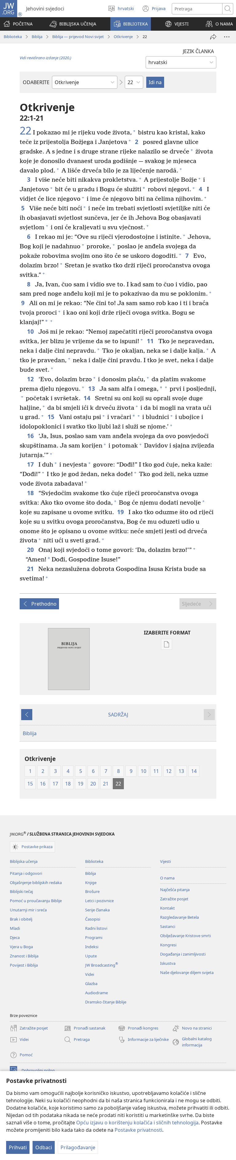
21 (31, 569)
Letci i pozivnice (99, 900)
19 (121, 512)
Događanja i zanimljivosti (183, 954)
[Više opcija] (226, 37)
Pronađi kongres (138, 1028)
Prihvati (18, 1147)
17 (31, 464)
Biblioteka (13, 36)
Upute (91, 956)
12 (31, 379)
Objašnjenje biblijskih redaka (36, 882)
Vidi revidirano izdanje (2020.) (45, 57)
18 (31, 493)
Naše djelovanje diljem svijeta (187, 972)
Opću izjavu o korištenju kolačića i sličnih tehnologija (137, 1122)
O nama (167, 878)
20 (31, 550)
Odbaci (43, 1147)
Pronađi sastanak (84, 1028)
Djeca (15, 937)
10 (31, 331)
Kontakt (167, 908)
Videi (89, 974)
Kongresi (168, 945)
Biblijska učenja (23, 861)
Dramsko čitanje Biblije (105, 1002)
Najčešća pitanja (175, 889)
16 (31, 436)
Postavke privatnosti (138, 1130)
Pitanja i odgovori (26, 873)
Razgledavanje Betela (179, 917)
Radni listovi (96, 928)
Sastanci (167, 926)
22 (25, 131)
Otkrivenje (123, 36)
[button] (72, 24)
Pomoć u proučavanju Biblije (36, 900)
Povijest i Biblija (24, 965)
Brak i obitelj (21, 919)
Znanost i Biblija (24, 956)
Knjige (90, 882)
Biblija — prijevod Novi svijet (78, 36)
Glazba (91, 983)
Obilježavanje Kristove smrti (185, 935)
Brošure (92, 891)
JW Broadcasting (101, 965)
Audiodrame (96, 992)
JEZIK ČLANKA (198, 51)
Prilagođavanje (78, 1147)
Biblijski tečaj (21, 891)
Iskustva (167, 963)
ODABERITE (36, 82)
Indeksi (91, 946)
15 (52, 417)
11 (151, 341)
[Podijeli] (213, 37)
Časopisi (92, 919)
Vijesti (165, 861)
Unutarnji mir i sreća (28, 910)
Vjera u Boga (21, 946)
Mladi (15, 928)
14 (88, 398)
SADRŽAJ (118, 714)
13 (92, 388)
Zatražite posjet (174, 899)
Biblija (37, 36)
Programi (93, 937)
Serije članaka (97, 910)
